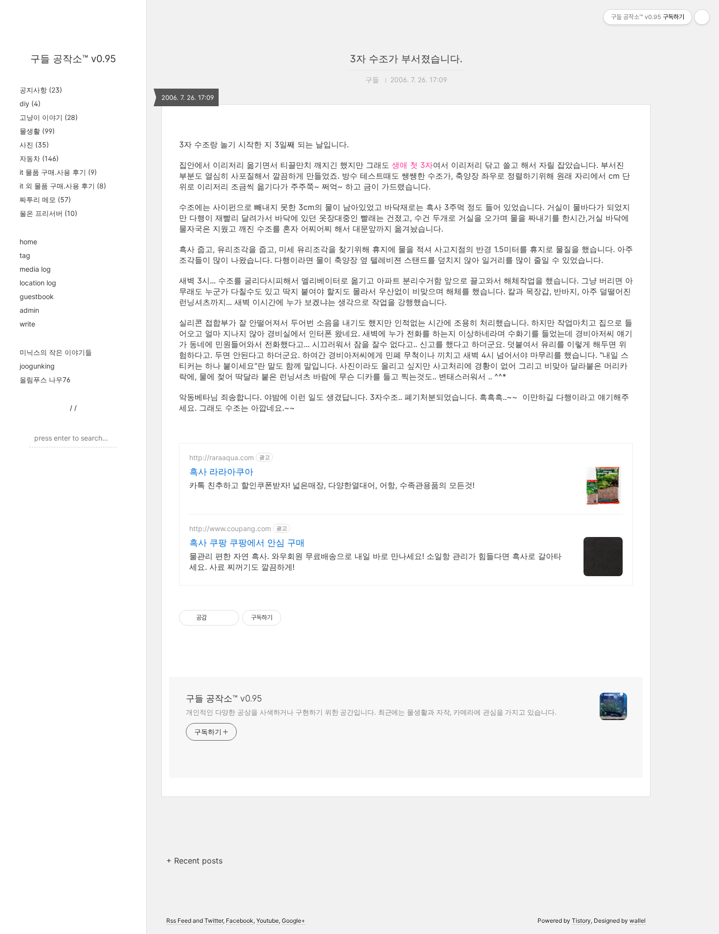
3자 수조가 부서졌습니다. (406, 59)
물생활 (37, 131)
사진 (34, 144)
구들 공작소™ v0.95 (73, 59)
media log (35, 269)
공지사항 (41, 90)
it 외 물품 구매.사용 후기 (63, 186)
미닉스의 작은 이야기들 (56, 352)
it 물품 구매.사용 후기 (58, 172)
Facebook (239, 920)
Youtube (267, 920)
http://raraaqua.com (221, 457)
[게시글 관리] (228, 617)
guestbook (37, 296)
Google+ (293, 920)
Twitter (213, 920)
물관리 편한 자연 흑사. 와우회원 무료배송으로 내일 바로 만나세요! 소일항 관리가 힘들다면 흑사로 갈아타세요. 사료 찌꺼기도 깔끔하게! (375, 561)
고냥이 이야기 (49, 117)
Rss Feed (178, 920)
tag (25, 255)
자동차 (39, 158)
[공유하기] (216, 617)
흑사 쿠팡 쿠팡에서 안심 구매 (247, 542)
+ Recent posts (194, 860)
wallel (637, 920)
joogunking (37, 366)
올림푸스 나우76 (45, 379)
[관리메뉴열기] (702, 17)
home (28, 241)
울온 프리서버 (48, 213)
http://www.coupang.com (230, 528)
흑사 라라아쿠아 (221, 472)
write (27, 324)
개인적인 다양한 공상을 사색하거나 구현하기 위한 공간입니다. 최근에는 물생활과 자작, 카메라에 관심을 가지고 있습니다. (371, 712)
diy (30, 103)
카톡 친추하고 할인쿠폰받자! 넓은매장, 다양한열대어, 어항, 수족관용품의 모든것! (331, 485)
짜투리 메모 (45, 199)
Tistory (581, 920)
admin (29, 310)
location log (38, 283)
